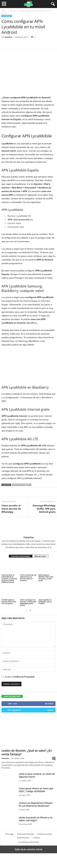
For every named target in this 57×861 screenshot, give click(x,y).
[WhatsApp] (25, 45)
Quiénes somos (23, 837)
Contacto (36, 837)
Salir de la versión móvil (28, 849)
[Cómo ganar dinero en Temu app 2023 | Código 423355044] (9, 792)
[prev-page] (26, 610)
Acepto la (19, 677)
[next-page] (30, 610)
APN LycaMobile (24, 485)
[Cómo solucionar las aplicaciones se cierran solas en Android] (28, 567)
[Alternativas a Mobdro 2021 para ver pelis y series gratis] (46, 567)
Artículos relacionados (20, 556)
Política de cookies (44, 834)
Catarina (8, 37)
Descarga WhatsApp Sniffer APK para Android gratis (44, 508)
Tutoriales (12, 11)
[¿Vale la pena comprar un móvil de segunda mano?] (9, 778)
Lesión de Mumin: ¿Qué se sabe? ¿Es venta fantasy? (27, 752)
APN (14, 485)
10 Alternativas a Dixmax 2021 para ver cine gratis (9, 601)
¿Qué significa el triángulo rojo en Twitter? (45, 601)
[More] (32, 45)
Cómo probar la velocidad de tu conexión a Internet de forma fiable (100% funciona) (9, 578)
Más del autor (40, 556)
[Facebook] (5, 45)
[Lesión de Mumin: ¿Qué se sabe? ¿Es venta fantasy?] (28, 733)
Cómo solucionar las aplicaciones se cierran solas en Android (28, 577)
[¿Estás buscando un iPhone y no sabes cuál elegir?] (9, 821)
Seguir (50, 710)
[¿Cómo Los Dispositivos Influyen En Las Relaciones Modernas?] (9, 807)
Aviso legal (9, 834)
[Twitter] (12, 45)
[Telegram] (19, 45)
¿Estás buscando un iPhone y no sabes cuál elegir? (35, 819)
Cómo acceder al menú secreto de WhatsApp (11, 508)
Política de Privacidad (24, 677)
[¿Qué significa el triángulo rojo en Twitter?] (46, 592)
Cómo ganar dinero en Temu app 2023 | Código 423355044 (36, 790)
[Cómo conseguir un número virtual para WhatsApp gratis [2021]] (28, 592)
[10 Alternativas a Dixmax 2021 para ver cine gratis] (10, 592)
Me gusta (49, 703)
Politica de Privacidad (25, 834)
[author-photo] (9, 534)
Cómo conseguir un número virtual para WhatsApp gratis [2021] (28, 602)
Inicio (3, 11)
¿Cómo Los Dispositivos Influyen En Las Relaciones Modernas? (36, 804)
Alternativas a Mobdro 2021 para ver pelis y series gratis (45, 577)
